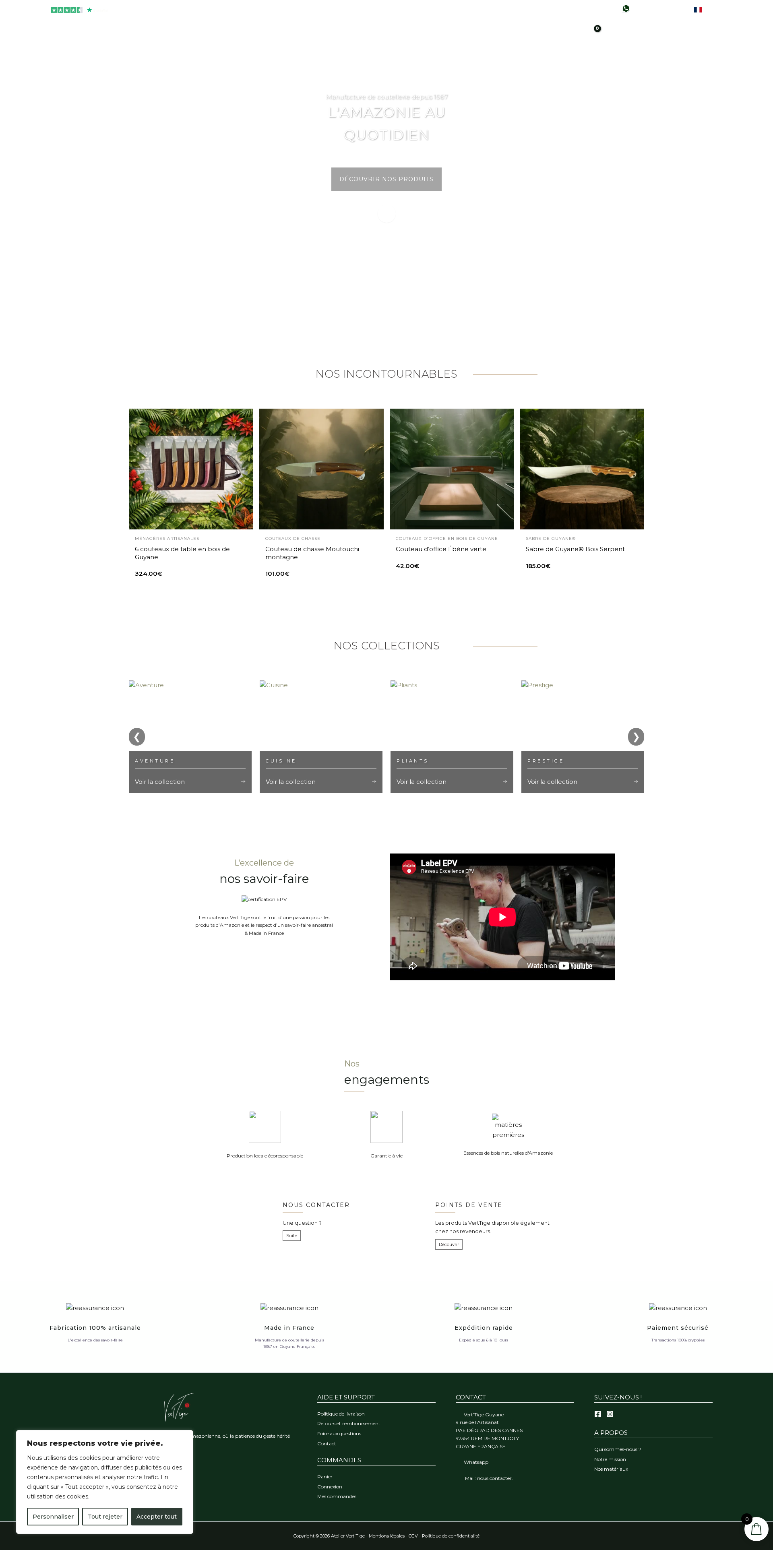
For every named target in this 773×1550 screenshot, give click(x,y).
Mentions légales (387, 1536)
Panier (325, 1477)
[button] (526, 40)
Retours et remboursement (348, 1423)
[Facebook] (597, 1414)
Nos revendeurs (666, 10)
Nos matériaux (611, 1469)
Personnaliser (53, 1516)
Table (272, 40)
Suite (291, 1235)
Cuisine (308, 40)
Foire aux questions (339, 1433)
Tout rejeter (105, 1516)
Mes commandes (336, 1496)
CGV (413, 1536)
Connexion (329, 1487)
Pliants (347, 40)
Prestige (433, 40)
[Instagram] (610, 1414)
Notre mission (610, 1459)
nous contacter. (495, 1478)
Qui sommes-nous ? (617, 1449)
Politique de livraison (341, 1414)
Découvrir (449, 1244)
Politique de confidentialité (451, 1536)
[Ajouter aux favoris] (240, 421)
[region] (104, 1482)
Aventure (389, 40)
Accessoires (482, 40)
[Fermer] (185, 1437)
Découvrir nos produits (386, 179)
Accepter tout (156, 1516)
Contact (326, 1443)
